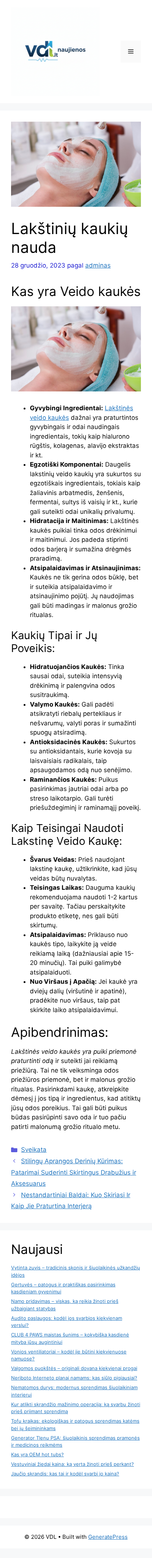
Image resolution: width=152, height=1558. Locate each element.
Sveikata (33, 1149)
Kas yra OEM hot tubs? (37, 1454)
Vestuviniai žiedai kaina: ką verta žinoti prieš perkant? (72, 1464)
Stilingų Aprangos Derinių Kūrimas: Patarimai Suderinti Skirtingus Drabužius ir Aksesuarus (73, 1172)
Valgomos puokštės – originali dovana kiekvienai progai (74, 1368)
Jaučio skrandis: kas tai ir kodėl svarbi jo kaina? (65, 1474)
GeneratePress (108, 1536)
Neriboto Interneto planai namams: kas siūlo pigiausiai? (74, 1378)
